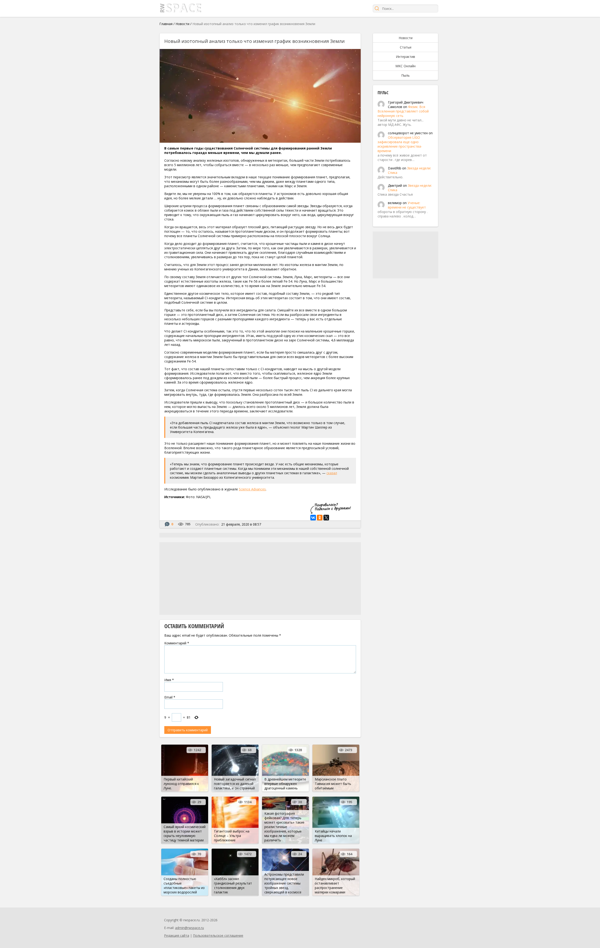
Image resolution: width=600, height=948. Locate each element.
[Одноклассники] (319, 517)
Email (169, 697)
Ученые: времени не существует (407, 205)
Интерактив (405, 56)
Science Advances (252, 489)
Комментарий (176, 643)
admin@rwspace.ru (189, 928)
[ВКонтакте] (313, 517)
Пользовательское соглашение (218, 935)
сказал (331, 473)
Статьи (405, 47)
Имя (169, 680)
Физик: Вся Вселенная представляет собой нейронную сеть (403, 111)
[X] (326, 517)
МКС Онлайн (405, 66)
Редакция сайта (176, 935)
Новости (182, 24)
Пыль (405, 75)
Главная (165, 24)
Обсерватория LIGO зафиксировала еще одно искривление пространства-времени (400, 144)
